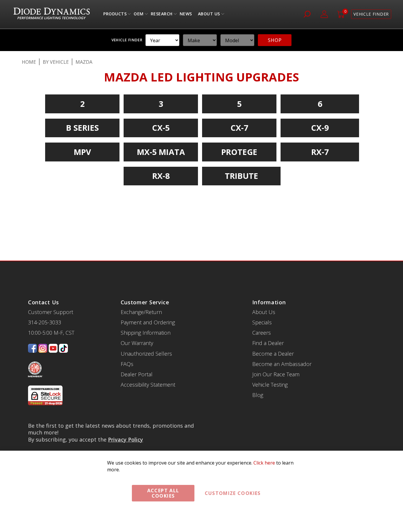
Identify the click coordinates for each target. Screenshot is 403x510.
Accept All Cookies (163, 493)
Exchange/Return (141, 312)
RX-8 (161, 175)
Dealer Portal (137, 374)
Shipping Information (146, 332)
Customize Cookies (233, 493)
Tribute (241, 175)
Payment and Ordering (148, 322)
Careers (261, 332)
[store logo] (51, 14)
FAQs (127, 363)
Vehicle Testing (270, 384)
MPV (82, 151)
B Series (82, 127)
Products (115, 15)
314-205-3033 (44, 322)
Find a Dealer (268, 342)
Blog (257, 394)
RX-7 (320, 151)
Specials (262, 322)
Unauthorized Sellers (146, 353)
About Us (209, 15)
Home (29, 62)
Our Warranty (137, 342)
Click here (264, 463)
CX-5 (161, 127)
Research (162, 15)
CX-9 (320, 127)
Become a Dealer (273, 353)
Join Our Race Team (275, 374)
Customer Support (50, 312)
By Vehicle (56, 62)
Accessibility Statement (148, 384)
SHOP (274, 40)
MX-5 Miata (161, 151)
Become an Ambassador (282, 363)
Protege (239, 151)
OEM (139, 15)
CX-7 (239, 127)
